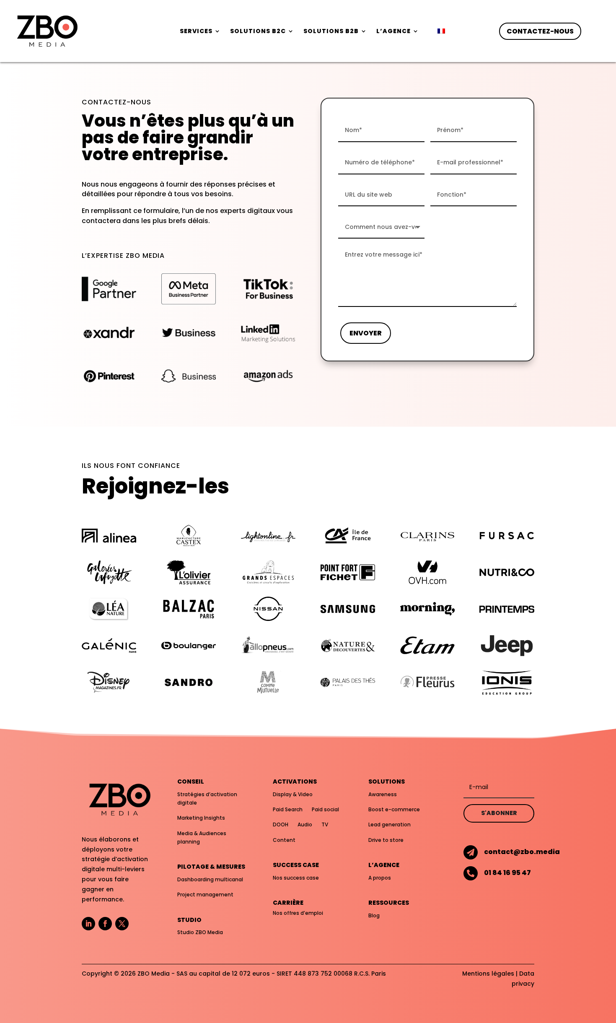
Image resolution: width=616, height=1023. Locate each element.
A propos (379, 877)
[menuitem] (441, 32)
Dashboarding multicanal (210, 879)
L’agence (393, 31)
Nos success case (296, 877)
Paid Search (288, 809)
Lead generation (389, 824)
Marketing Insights (201, 817)
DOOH (280, 824)
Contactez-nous (540, 31)
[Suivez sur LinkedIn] (88, 923)
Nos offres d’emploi (298, 913)
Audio (305, 824)
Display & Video (293, 794)
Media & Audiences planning (201, 837)
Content (284, 840)
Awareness (382, 794)
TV (324, 824)
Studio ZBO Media (200, 932)
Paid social (325, 809)
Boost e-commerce (394, 809)
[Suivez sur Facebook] (105, 923)
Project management (205, 894)
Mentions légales (488, 973)
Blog (374, 915)
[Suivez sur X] (122, 923)
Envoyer (365, 333)
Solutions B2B (331, 31)
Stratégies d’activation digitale (207, 798)
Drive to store (386, 840)
